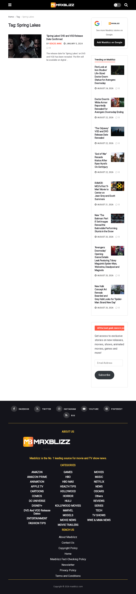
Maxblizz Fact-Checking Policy (68, 559)
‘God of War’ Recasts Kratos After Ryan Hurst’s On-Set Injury (101, 160)
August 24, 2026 (105, 88)
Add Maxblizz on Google (109, 42)
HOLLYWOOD (68, 491)
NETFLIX (99, 481)
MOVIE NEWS (68, 520)
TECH (99, 510)
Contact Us (68, 542)
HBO (68, 476)
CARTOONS (37, 491)
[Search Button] (126, 5)
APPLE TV (37, 486)
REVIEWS (98, 500)
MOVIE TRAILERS (68, 524)
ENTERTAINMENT (37, 518)
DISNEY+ (37, 505)
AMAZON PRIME (37, 476)
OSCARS (99, 491)
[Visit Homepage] (62, 4)
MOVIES (99, 472)
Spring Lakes (28, 17)
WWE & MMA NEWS (99, 520)
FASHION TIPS (37, 523)
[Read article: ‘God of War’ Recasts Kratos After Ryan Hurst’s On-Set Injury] (117, 157)
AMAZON (37, 472)
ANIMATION (37, 481)
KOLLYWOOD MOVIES (68, 505)
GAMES (68, 472)
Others (99, 496)
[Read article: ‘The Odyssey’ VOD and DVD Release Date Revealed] (117, 131)
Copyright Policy (68, 548)
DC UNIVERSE (37, 500)
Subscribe (104, 374)
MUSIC (99, 476)
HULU (68, 500)
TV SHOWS (98, 515)
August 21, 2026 (105, 204)
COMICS (37, 496)
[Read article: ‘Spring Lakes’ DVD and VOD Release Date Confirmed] (24, 46)
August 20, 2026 (105, 237)
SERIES (99, 505)
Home (11, 17)
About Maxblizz (68, 537)
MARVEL (68, 510)
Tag (18, 17)
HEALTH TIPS (68, 486)
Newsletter (68, 564)
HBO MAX (68, 481)
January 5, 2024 (74, 43)
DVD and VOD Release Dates (37, 512)
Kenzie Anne (55, 43)
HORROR (68, 496)
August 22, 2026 (105, 117)
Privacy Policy (68, 570)
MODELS (68, 515)
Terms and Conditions (68, 575)
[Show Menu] (9, 5)
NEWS (99, 486)
